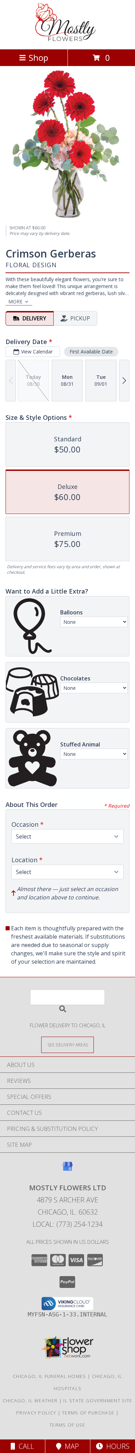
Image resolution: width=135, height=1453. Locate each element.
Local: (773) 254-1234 (67, 1224)
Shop (38, 57)
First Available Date (91, 351)
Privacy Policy (36, 1413)
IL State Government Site (97, 1400)
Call (24, 1446)
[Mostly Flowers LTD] (67, 39)
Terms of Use (68, 1425)
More (15, 301)
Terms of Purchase (88, 1413)
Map (70, 1446)
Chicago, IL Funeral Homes (49, 1376)
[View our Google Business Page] (67, 1170)
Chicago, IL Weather (30, 1400)
